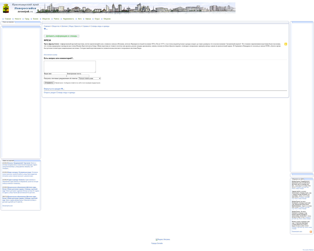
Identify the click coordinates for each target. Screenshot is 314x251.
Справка (86, 26)
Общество (46, 19)
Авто (80, 19)
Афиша (88, 19)
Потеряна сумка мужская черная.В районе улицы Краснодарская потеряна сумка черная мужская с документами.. (20, 174)
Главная (8, 19)
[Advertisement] (20, 92)
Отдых (97, 19)
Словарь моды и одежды (100, 26)
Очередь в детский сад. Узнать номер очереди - (300, 187)
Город (27, 19)
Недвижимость (68, 19)
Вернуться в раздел (54, 89)
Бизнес (35, 19)
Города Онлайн (157, 243)
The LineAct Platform (308, 250)
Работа (56, 19)
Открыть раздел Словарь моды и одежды (59, 92)
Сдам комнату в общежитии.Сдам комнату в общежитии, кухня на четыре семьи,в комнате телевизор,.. (20, 181)
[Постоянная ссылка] (50, 54)
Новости (18, 19)
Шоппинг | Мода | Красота (71, 26)
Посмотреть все (7, 205)
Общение (107, 19)
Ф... (46, 28)
